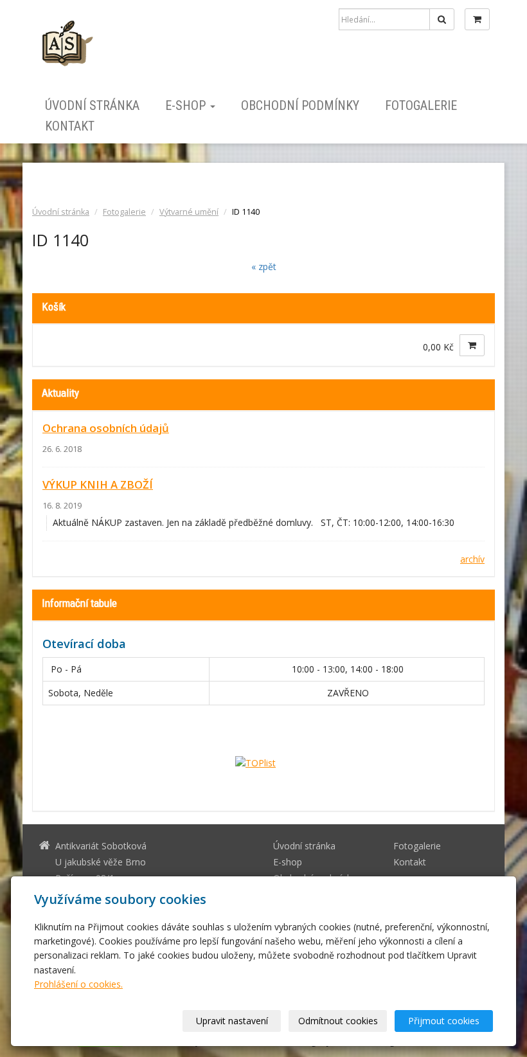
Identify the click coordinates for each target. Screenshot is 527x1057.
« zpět (263, 266)
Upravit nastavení (232, 1021)
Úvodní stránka (92, 105)
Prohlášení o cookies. (78, 984)
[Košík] (477, 19)
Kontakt (69, 126)
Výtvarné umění (189, 211)
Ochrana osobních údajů (105, 427)
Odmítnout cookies (338, 1021)
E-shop (187, 105)
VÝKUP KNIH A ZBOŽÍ (97, 484)
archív (472, 559)
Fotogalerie (421, 105)
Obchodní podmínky (300, 105)
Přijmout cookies (443, 1021)
